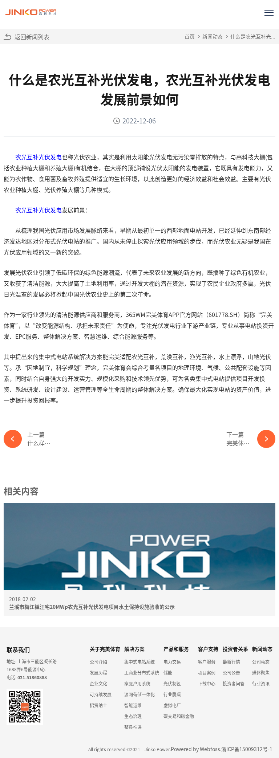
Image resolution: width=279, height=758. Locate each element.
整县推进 (133, 727)
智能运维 (133, 705)
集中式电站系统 (139, 662)
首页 (190, 36)
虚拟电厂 (172, 705)
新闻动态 (212, 36)
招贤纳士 (98, 705)
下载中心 (206, 683)
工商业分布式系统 (141, 672)
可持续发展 (101, 694)
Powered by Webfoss (195, 749)
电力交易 (172, 662)
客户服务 (206, 662)
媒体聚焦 (261, 672)
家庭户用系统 (137, 683)
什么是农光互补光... (252, 36)
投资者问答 (233, 683)
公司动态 (261, 662)
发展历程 (98, 672)
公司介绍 (98, 662)
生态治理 (133, 716)
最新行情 (231, 662)
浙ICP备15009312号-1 (246, 749)
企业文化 (98, 683)
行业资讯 (261, 683)
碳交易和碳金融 (178, 716)
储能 (167, 672)
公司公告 (231, 672)
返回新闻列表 (32, 36)
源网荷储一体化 (139, 694)
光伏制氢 (172, 683)
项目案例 (206, 672)
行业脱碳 (172, 694)
